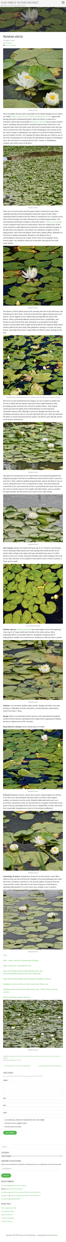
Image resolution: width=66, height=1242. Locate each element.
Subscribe (6, 1175)
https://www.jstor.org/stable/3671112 (17, 966)
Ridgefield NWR (15, 1199)
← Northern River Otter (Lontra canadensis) (16, 1066)
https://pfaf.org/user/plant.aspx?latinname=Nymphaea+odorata (27, 979)
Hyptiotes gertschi (6, 1214)
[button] (63, 2)
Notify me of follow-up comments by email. (16, 1123)
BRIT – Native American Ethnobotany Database (21, 960)
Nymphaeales (47, 1056)
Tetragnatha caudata (7, 1211)
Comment (6, 1080)
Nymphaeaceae (38, 1056)
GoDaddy (55, 1235)
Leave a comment (10, 45)
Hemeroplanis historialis (8, 1208)
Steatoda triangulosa (7, 1218)
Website (5, 1113)
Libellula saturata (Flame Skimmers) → (51, 1066)
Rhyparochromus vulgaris (18, 1185)
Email (5, 1105)
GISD (5, 955)
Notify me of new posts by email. (13, 1127)
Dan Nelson (8, 43)
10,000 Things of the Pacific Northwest (20, 2)
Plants (53, 1056)
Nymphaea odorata (15, 1060)
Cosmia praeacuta (6, 1221)
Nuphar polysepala (39, 122)
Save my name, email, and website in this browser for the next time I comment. (25, 1120)
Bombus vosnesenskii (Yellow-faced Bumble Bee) (25, 1192)
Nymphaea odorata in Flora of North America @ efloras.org (25, 984)
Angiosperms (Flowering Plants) (18, 1056)
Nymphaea (31, 1056)
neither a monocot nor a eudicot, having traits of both (31, 116)
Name (4, 1098)
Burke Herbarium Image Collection (16, 997)
